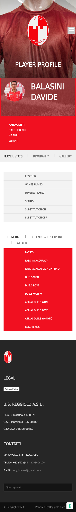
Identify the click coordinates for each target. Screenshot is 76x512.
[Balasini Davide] (14, 91)
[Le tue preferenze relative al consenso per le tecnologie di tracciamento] (69, 505)
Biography (41, 156)
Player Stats (13, 156)
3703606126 (38, 462)
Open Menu (71, 30)
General (13, 237)
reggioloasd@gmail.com (27, 470)
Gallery (65, 156)
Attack (22, 243)
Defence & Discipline (47, 237)
